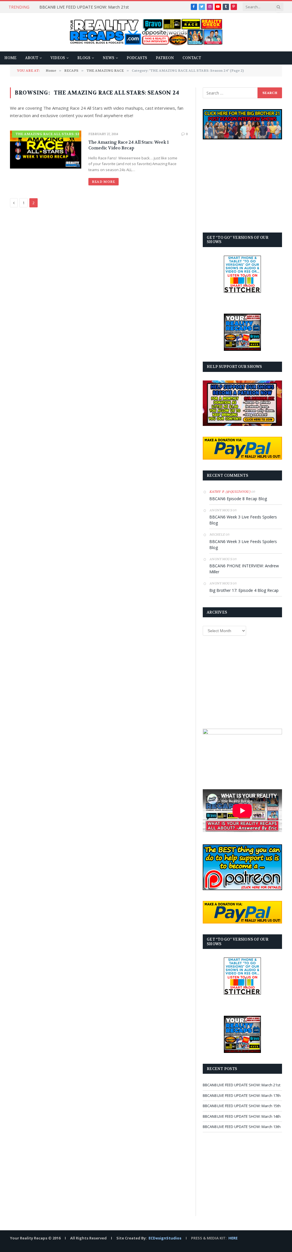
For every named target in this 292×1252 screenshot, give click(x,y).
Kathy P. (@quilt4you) (229, 492)
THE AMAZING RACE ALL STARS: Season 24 (55, 134)
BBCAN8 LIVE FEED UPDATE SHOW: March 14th (242, 1116)
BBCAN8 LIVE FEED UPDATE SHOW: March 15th (242, 1105)
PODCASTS (137, 58)
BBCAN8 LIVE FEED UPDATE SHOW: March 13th (242, 1126)
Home (10, 58)
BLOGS (83, 58)
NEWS (108, 58)
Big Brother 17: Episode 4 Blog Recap (244, 590)
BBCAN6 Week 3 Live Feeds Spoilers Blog (243, 520)
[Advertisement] (242, 186)
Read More (103, 181)
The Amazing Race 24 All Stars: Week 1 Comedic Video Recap (128, 145)
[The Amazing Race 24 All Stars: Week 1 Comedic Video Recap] (45, 150)
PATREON (165, 58)
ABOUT (31, 58)
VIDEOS (57, 58)
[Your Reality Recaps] (146, 32)
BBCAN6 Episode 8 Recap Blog (238, 498)
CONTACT (191, 58)
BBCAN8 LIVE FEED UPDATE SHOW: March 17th (242, 1095)
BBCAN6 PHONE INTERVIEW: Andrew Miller (244, 568)
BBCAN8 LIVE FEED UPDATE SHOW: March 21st (84, 7)
